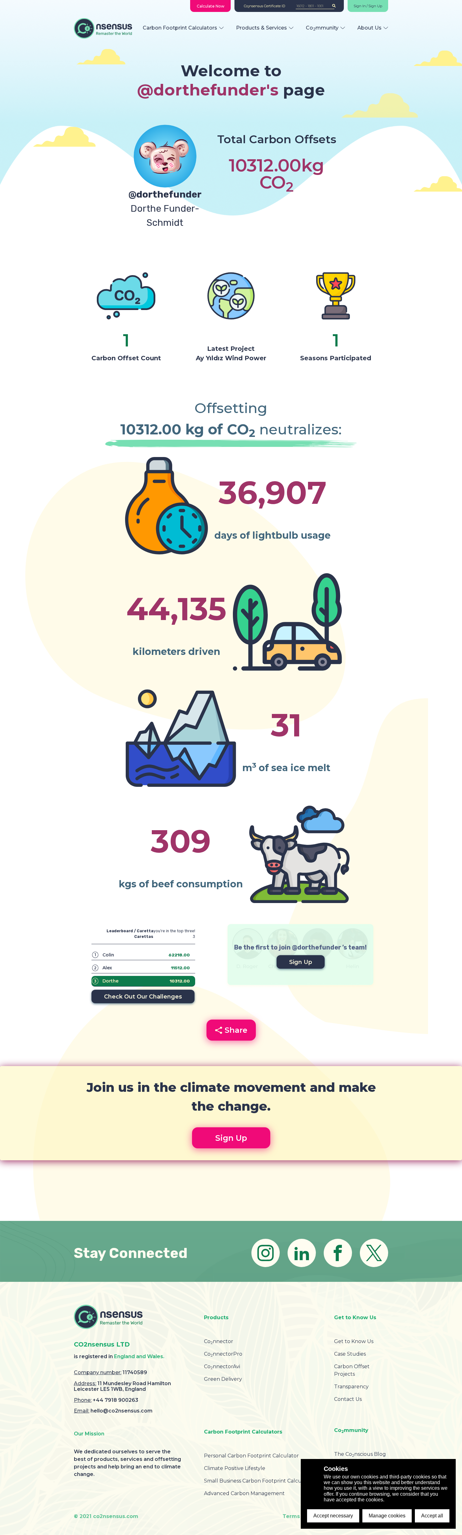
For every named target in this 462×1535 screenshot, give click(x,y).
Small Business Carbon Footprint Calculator (259, 1481)
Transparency (351, 1387)
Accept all (432, 1515)
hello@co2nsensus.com (121, 1411)
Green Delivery (223, 1379)
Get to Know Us (353, 1341)
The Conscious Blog (360, 1454)
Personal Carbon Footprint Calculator (251, 1456)
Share (236, 1030)
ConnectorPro (223, 1354)
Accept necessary (333, 1515)
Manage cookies (387, 1515)
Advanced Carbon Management (244, 1493)
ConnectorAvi (222, 1366)
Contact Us (348, 1399)
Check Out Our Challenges (143, 996)
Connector (218, 1341)
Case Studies (350, 1354)
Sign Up (375, 6)
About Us (369, 28)
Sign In (360, 6)
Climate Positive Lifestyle (234, 1468)
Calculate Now (210, 6)
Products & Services (261, 28)
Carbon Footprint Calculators (180, 28)
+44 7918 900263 (115, 1400)
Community (322, 28)
